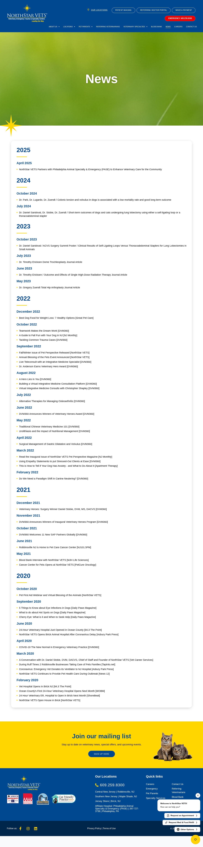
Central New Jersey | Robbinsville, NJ (114, 791)
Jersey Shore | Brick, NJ (108, 801)
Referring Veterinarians (108, 27)
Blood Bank (156, 27)
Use (113, 828)
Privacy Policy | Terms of (99, 828)
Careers (178, 27)
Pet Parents (84, 27)
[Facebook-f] (20, 828)
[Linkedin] (35, 828)
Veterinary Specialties (134, 27)
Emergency (152, 788)
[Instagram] (28, 828)
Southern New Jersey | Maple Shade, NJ (116, 796)
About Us (53, 27)
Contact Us (191, 27)
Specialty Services (155, 798)
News (168, 27)
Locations (68, 27)
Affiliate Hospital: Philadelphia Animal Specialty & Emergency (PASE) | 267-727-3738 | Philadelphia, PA (117, 809)
